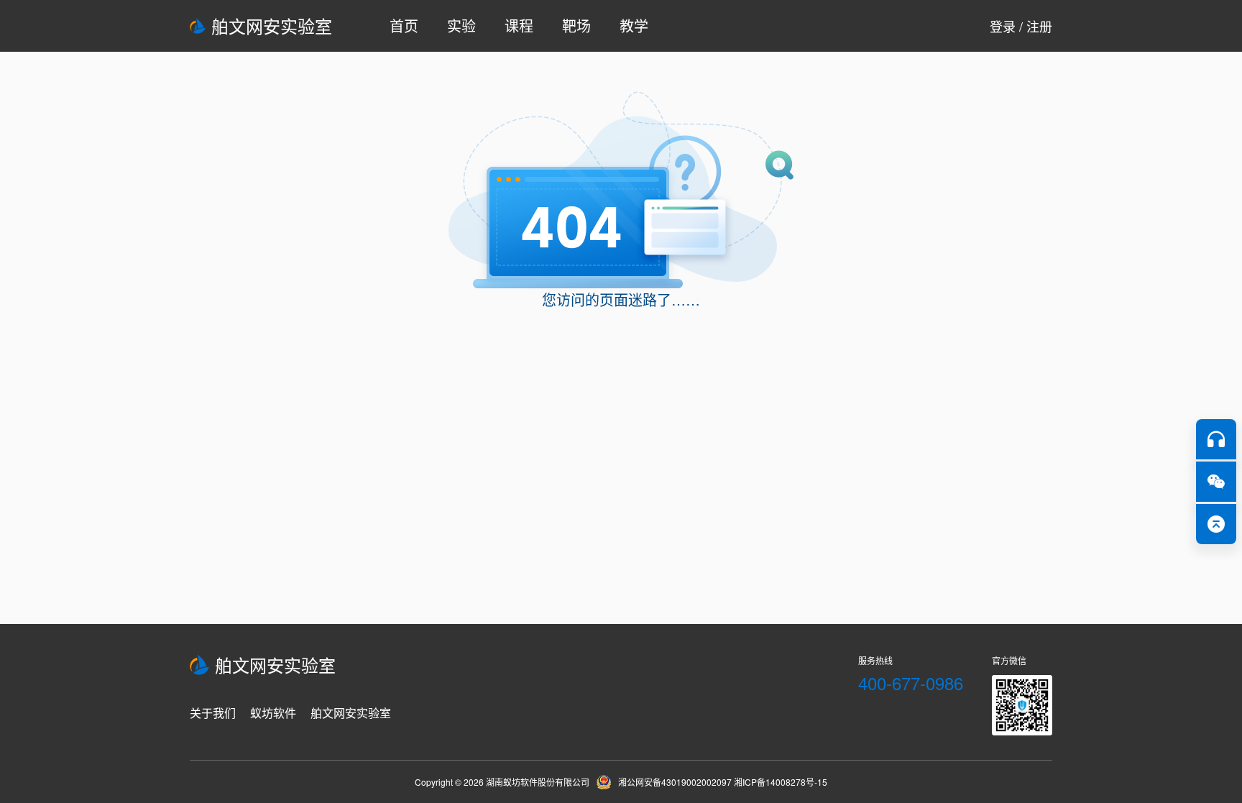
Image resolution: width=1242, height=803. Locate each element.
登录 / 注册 (1021, 26)
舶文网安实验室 (271, 25)
